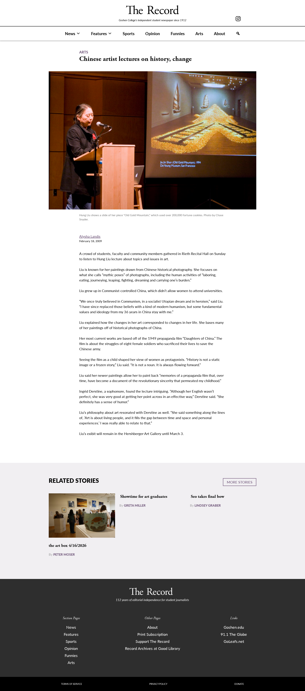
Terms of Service (71, 684)
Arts (199, 33)
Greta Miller (135, 505)
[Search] (238, 33)
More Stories (239, 482)
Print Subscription (152, 634)
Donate (239, 684)
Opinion (152, 33)
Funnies (178, 33)
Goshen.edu (234, 627)
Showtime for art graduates (143, 496)
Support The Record (152, 641)
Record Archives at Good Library (152, 648)
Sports (128, 33)
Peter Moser (64, 554)
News (70, 33)
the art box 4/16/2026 (67, 545)
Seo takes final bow (207, 496)
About (219, 33)
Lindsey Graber (208, 505)
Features (99, 33)
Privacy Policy (158, 684)
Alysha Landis (89, 236)
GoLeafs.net (234, 641)
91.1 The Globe (234, 634)
